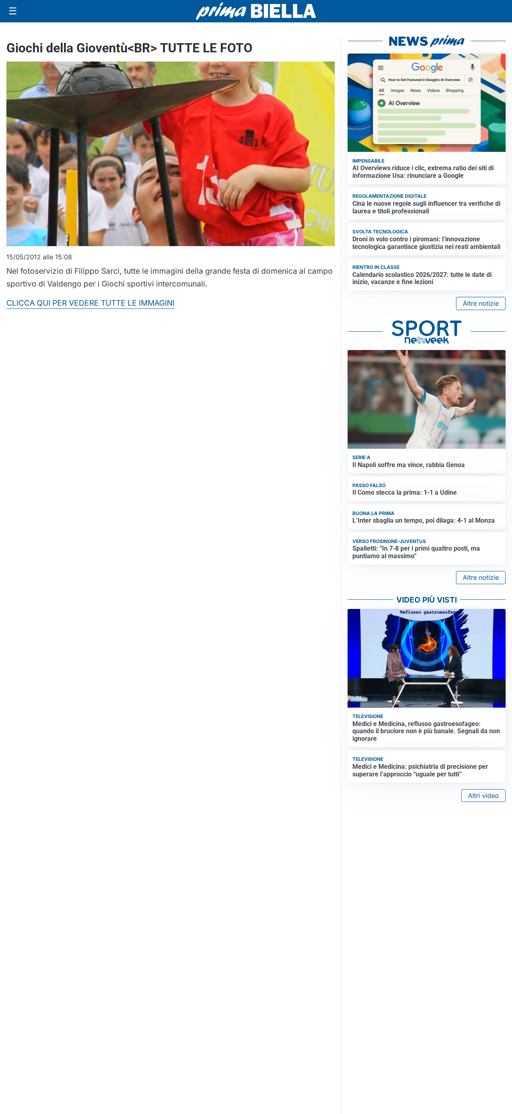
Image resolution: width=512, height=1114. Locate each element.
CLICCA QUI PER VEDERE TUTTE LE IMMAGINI (90, 303)
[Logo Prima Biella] (256, 11)
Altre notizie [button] (481, 303)
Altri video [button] (483, 796)
